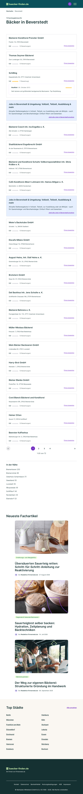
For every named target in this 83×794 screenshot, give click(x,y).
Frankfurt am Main (13, 725)
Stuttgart (45, 725)
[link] (41, 41)
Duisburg (9, 749)
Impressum (67, 784)
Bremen (9, 739)
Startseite (9, 11)
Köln (43, 720)
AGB (60, 784)
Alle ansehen (72, 708)
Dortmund (10, 734)
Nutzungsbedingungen (49, 784)
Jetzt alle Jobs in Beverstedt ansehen (61, 117)
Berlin (8, 715)
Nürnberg (45, 744)
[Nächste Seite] (75, 448)
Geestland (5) (11, 480)
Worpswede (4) (12, 488)
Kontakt (16, 784)
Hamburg (45, 715)
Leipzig (44, 729)
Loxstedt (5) (11, 484)
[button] (69, 4)
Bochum (45, 749)
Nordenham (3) (12, 495)
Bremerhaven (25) (13, 469)
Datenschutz (25, 784)
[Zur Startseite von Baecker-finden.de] (17, 4)
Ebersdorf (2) (11, 499)
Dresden (45, 739)
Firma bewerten (69, 46)
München (10, 720)
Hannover (10, 744)
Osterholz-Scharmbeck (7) (16, 477)
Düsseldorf (10, 729)
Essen (44, 734)
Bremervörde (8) (12, 473)
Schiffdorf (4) (11, 491)
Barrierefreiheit (35, 784)
